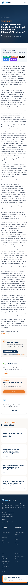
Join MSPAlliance (5, 530)
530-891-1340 (7, 514)
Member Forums (5, 542)
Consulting (4, 540)
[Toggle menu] (24, 2)
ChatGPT (7, 56)
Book (3, 556)
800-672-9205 (7, 516)
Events (3, 571)
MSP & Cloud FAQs (6, 563)
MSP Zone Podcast (6, 558)
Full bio (5, 373)
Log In (16, 561)
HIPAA (16, 539)
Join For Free (13, 392)
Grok (22, 56)
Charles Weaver (7, 36)
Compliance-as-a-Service (20, 547)
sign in (23, 354)
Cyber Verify (18, 530)
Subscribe (14, 410)
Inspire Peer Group (6, 532)
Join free (19, 354)
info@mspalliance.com (8, 512)
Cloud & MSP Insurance (7, 535)
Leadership (4, 537)
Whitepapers (4, 568)
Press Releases (5, 566)
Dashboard (17, 553)
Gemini (6, 59)
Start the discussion (9, 351)
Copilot (14, 59)
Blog (3, 553)
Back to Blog (6, 17)
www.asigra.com (5, 333)
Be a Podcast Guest (6, 561)
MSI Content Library (19, 556)
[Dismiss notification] (26, 576)
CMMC (16, 544)
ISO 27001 (17, 542)
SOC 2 (16, 537)
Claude (15, 56)
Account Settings (18, 558)
